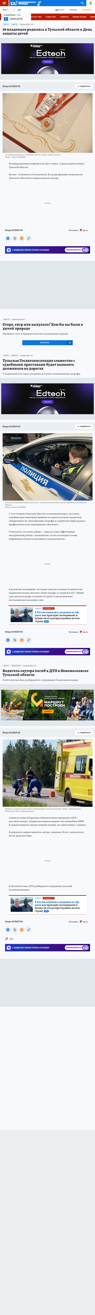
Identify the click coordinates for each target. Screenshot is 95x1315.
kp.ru (85, 230)
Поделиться (85, 86)
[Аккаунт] (90, 3)
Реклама (73, 10)
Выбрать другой (16, 19)
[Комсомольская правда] (23, 3)
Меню (4, 3)
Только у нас (51, 17)
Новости (6, 24)
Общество (15, 24)
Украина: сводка (79, 17)
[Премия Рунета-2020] (38, 3)
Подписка (86, 10)
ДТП (11, 939)
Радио (62, 10)
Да (6, 19)
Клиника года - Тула (33, 17)
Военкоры (64, 17)
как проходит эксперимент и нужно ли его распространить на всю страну (57, 617)
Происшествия (16, 665)
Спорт (13, 1009)
